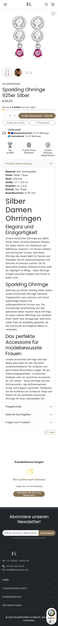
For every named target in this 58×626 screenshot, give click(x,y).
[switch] (51, 621)
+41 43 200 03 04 (15, 566)
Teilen (51, 432)
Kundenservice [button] (11, 597)
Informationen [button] (12, 605)
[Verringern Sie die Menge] (5, 116)
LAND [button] (5, 580)
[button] (8, 4)
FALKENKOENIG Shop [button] (14, 588)
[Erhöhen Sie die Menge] (14, 116)
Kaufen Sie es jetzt (15, 122)
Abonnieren (47, 532)
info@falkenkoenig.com (17, 569)
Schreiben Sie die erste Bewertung (29, 494)
